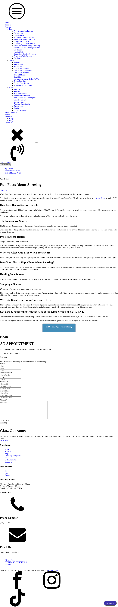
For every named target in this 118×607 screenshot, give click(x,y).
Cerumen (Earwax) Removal (24, 44)
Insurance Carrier (6, 395)
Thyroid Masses (19, 75)
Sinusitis (17, 91)
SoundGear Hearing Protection (25, 54)
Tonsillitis (17, 77)
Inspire (7, 114)
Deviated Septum (20, 100)
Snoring (17, 62)
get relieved (4, 440)
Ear (10, 29)
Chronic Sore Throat (21, 83)
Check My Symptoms (13, 456)
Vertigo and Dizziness (22, 41)
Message (3, 400)
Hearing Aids (19, 52)
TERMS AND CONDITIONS (16, 562)
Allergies (17, 89)
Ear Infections (19, 33)
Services (8, 27)
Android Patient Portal (13, 173)
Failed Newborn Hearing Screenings (27, 46)
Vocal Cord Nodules (21, 69)
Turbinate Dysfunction (22, 96)
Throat (11, 60)
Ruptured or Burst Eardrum (24, 37)
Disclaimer (8, 564)
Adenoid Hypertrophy (22, 104)
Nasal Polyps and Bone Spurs (24, 98)
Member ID (4, 382)
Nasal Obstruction (20, 94)
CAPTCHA (4, 420)
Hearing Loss (19, 35)
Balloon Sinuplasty (11, 112)
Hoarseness (18, 66)
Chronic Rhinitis (20, 110)
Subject (3, 377)
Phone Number (6, 373)
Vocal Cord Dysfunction (23, 71)
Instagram (3, 357)
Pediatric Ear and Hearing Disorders (27, 48)
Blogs (11, 119)
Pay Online (9, 169)
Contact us (8, 123)
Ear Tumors (18, 50)
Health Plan (4, 391)
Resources (8, 116)
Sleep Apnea (18, 64)
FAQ (11, 121)
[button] (59, 153)
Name (2, 364)
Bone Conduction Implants (23, 31)
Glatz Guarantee (10, 460)
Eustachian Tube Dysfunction (24, 56)
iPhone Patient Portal (12, 171)
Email (2, 368)
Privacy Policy (10, 560)
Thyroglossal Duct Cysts (23, 85)
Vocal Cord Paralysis (21, 73)
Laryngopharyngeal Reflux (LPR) (26, 79)
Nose (11, 87)
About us (8, 25)
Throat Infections (20, 81)
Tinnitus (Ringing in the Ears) (24, 39)
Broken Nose (19, 102)
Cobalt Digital (53, 570)
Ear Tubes (17, 58)
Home (7, 23)
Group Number (5, 386)
